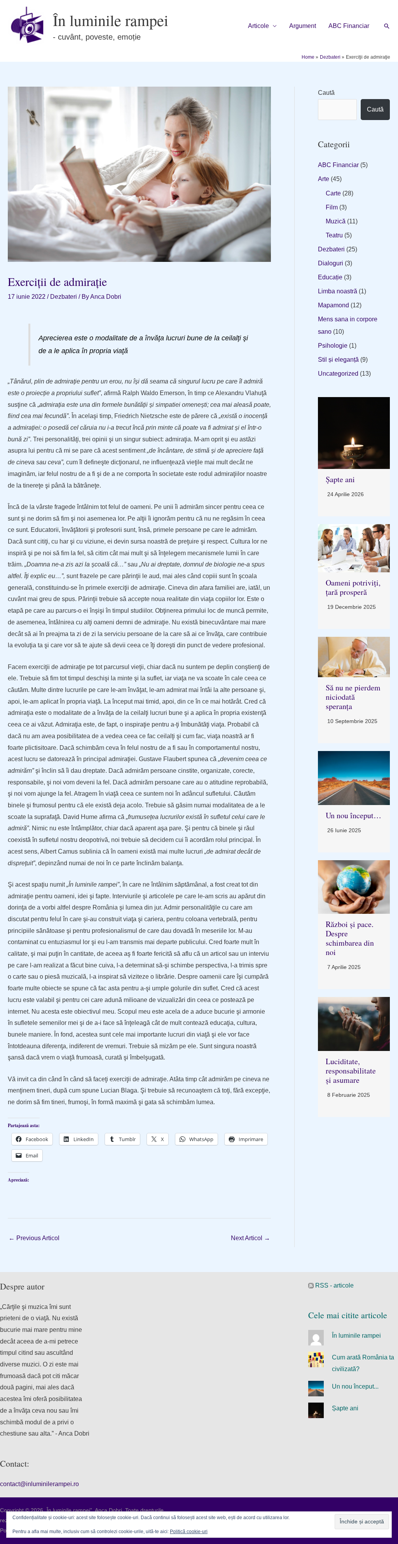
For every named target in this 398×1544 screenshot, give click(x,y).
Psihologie (332, 345)
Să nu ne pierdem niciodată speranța (353, 696)
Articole (258, 26)
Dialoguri (330, 263)
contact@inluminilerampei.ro (39, 1484)
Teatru (334, 235)
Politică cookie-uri (189, 1531)
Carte (333, 193)
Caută (326, 92)
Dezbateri (63, 296)
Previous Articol (34, 1238)
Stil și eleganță (338, 359)
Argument (302, 26)
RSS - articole (334, 1285)
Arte (323, 179)
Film (332, 207)
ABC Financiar (348, 26)
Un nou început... (355, 1386)
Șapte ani (340, 479)
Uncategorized (338, 373)
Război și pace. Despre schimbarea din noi (350, 938)
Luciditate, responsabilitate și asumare (351, 1070)
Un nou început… (353, 815)
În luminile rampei (110, 20)
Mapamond (333, 305)
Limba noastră (337, 291)
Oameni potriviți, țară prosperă (353, 587)
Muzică (336, 221)
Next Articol (250, 1238)
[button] (386, 26)
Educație (330, 277)
